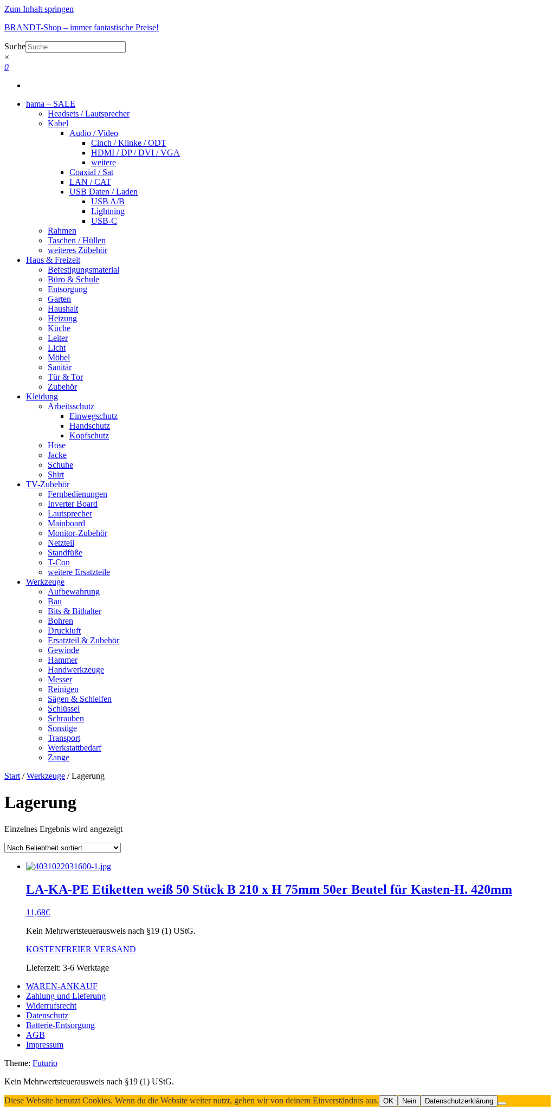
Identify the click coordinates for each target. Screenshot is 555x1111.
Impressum (44, 1044)
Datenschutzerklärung (459, 1101)
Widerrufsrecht (51, 1005)
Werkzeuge (46, 775)
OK (388, 1101)
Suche (14, 46)
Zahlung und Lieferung (66, 995)
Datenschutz (47, 1015)
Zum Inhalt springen (39, 9)
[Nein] (502, 1103)
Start (12, 775)
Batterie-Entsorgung (60, 1025)
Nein (409, 1101)
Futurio (45, 1063)
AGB (35, 1034)
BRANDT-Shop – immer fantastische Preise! (81, 27)
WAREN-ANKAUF (62, 986)
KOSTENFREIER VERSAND (81, 949)
